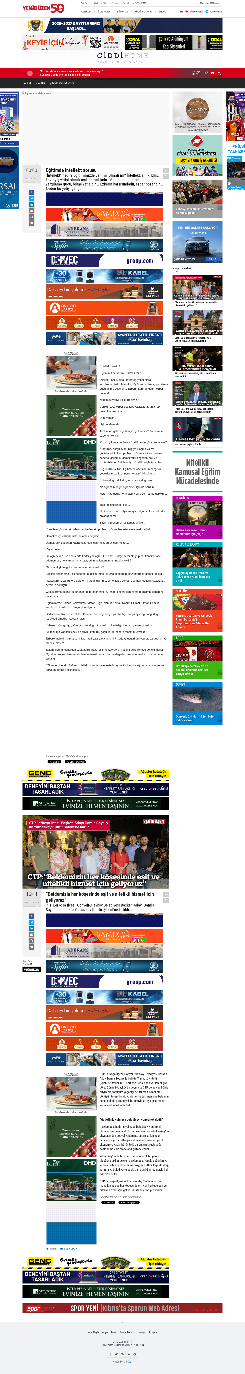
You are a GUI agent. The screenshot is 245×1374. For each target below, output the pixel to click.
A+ (166, 170)
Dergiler (182, 498)
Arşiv (105, 1332)
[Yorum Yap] (31, 223)
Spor (179, 638)
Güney (180, 684)
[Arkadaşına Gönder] (31, 210)
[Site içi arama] (219, 73)
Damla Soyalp (70, 1248)
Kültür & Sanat (187, 545)
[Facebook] (31, 192)
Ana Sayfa (85, 3)
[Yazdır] (31, 217)
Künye (113, 1332)
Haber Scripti (120, 1361)
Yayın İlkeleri (127, 1332)
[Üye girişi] (129, 1354)
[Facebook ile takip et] (110, 1354)
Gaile (96, 3)
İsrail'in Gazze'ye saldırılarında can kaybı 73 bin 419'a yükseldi (75, 73)
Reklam (115, 3)
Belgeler (127, 3)
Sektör (181, 591)
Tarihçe (141, 1332)
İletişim (152, 1332)
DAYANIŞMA (140, 3)
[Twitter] (31, 198)
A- (166, 176)
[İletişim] (213, 73)
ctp (61, 1248)
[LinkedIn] (31, 204)
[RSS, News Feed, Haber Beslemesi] (123, 1354)
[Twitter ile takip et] (116, 1354)
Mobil (105, 3)
